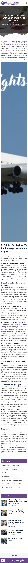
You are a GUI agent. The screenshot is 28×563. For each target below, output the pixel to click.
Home (12, 22)
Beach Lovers (15, 465)
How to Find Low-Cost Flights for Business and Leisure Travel (16, 522)
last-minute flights (11, 431)
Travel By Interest (6, 484)
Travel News (5, 469)
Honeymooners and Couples (9, 476)
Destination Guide (7, 487)
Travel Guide (14, 469)
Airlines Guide (6, 465)
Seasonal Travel (17, 473)
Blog (16, 22)
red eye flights (13, 401)
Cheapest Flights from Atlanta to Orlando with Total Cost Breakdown (17, 501)
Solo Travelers (6, 473)
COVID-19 (17, 487)
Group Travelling (6, 480)
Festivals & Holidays (19, 484)
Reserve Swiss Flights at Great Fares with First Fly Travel (16, 511)
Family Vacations (17, 480)
